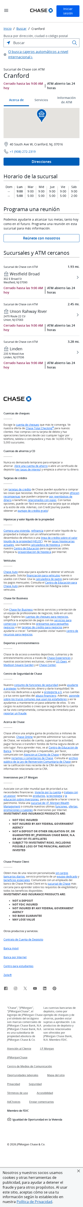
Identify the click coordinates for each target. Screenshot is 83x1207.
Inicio (8, 28)
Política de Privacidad (34, 1201)
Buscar (21, 28)
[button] (78, 1171)
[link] (6, 989)
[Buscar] (74, 43)
